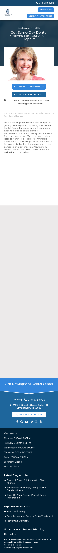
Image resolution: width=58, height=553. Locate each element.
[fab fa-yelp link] (41, 422)
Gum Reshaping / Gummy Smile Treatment (30, 516)
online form (10, 152)
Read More (9, 278)
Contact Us (10, 534)
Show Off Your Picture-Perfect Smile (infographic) (23, 371)
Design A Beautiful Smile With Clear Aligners (28, 273)
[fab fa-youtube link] (26, 422)
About (16, 529)
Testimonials (30, 529)
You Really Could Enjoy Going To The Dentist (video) (28, 322)
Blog (15, 113)
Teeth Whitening (16, 511)
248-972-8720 (31, 149)
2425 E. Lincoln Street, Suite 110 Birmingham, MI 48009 (30, 102)
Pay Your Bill (46, 10)
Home (7, 113)
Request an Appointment (40, 16)
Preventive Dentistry (18, 520)
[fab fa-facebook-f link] (17, 422)
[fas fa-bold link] (36, 422)
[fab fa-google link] (21, 422)
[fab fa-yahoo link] (31, 422)
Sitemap (17, 545)
